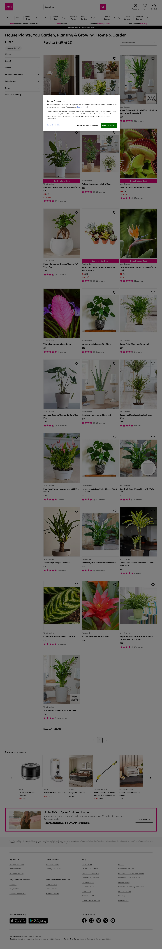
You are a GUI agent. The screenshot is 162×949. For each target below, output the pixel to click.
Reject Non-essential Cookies (87, 125)
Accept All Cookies (108, 125)
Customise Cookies (53, 125)
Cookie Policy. (82, 107)
